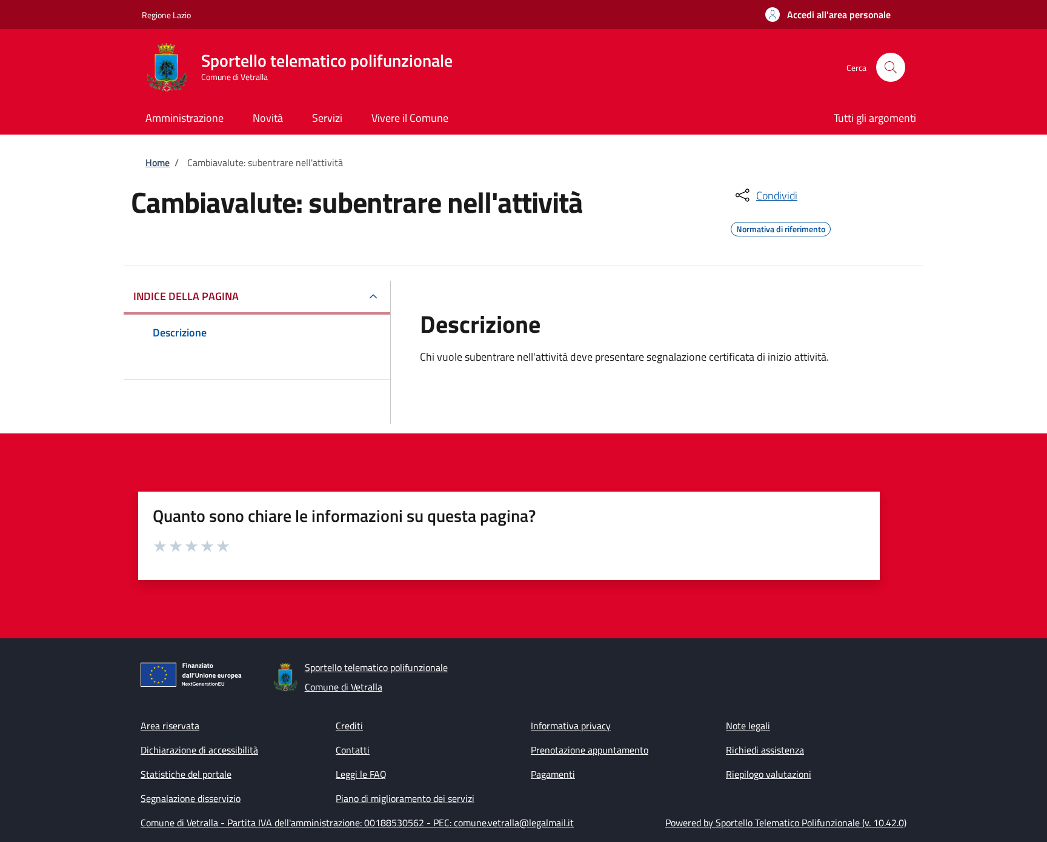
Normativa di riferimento (780, 227)
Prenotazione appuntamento (589, 750)
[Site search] (890, 67)
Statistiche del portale (186, 774)
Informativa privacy (571, 725)
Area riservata (170, 725)
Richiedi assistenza (765, 750)
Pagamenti (553, 774)
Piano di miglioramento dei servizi (405, 798)
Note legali (748, 725)
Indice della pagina (186, 296)
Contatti (353, 750)
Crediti (349, 725)
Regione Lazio (166, 14)
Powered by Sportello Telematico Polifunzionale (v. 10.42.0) (785, 822)
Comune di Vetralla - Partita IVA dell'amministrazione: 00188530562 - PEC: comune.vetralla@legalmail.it (357, 822)
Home (157, 162)
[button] (828, 14)
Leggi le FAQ (361, 774)
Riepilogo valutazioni (768, 774)
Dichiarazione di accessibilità (199, 750)
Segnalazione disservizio (191, 798)
